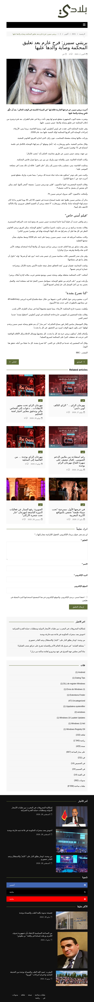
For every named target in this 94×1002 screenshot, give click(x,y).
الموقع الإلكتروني (81, 586)
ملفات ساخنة (79, 786)
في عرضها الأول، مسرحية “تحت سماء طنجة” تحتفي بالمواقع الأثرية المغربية (68, 512)
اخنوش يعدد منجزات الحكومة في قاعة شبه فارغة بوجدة (62, 634)
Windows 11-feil (78, 723)
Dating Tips (80, 678)
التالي (14, 362)
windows (81, 712)
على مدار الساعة (78, 752)
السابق (79, 362)
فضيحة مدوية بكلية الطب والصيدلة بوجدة (35, 913)
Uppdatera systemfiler (75, 706)
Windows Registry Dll (75, 729)
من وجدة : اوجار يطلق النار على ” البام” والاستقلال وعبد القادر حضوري (56, 640)
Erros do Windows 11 (76, 689)
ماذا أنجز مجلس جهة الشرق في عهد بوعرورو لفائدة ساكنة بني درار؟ (57, 651)
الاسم (85, 564)
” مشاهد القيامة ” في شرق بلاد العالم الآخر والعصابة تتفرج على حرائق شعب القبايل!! (51, 646)
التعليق (84, 540)
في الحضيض (80, 763)
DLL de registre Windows (74, 684)
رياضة (82, 741)
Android (81, 672)
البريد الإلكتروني (81, 575)
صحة (83, 746)
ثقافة (83, 735)
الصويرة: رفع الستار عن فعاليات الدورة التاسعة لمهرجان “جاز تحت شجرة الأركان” (26, 512)
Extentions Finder (77, 695)
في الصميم (80, 769)
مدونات (82, 780)
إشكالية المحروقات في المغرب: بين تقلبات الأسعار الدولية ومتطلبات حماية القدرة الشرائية (48, 629)
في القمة (81, 775)
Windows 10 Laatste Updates (72, 718)
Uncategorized (78, 701)
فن (63, 54)
